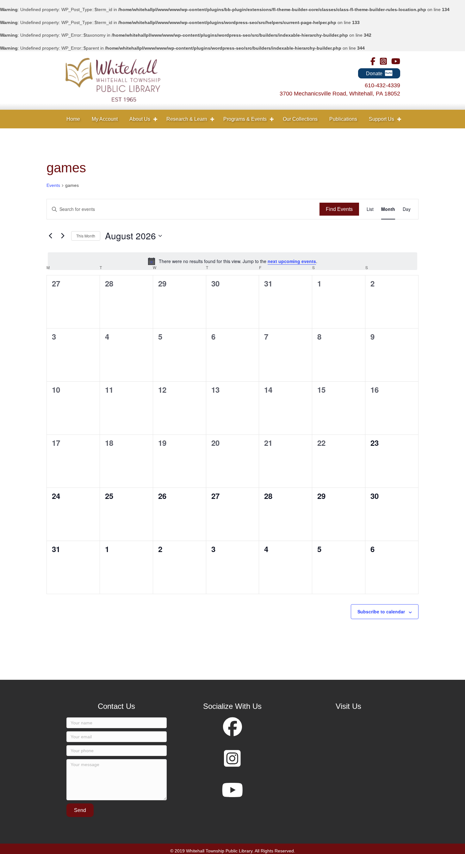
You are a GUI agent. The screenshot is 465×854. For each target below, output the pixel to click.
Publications (343, 119)
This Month (85, 235)
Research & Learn (186, 119)
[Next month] (62, 236)
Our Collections (300, 119)
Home (73, 119)
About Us (139, 119)
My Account (105, 119)
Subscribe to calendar (381, 611)
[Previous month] (50, 236)
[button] (155, 119)
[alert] (232, 261)
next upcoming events (292, 261)
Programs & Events (245, 119)
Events (53, 185)
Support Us (381, 119)
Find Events (339, 209)
